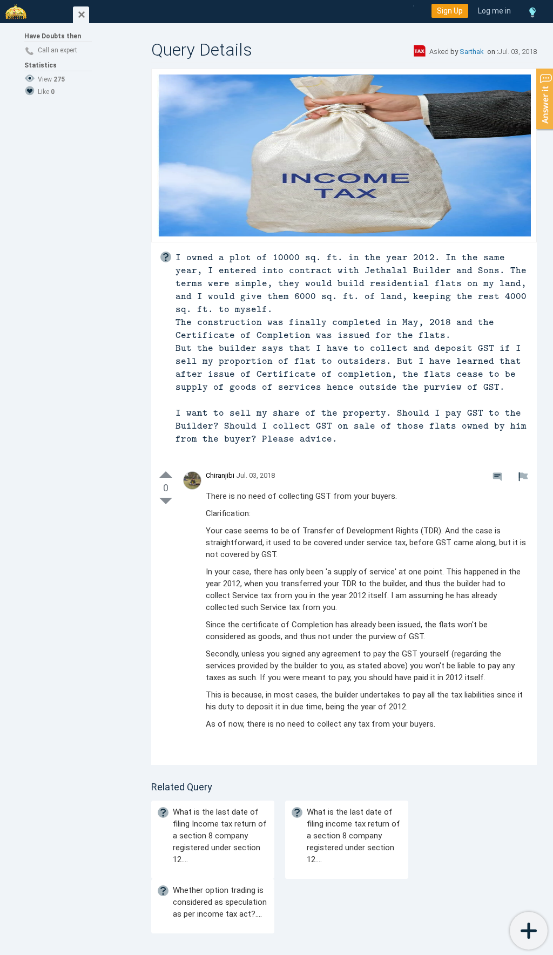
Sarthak (472, 52)
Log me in (494, 10)
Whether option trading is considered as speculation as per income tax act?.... (220, 902)
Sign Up (450, 10)
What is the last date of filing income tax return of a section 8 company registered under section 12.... (353, 835)
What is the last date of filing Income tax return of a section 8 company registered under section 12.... (220, 835)
